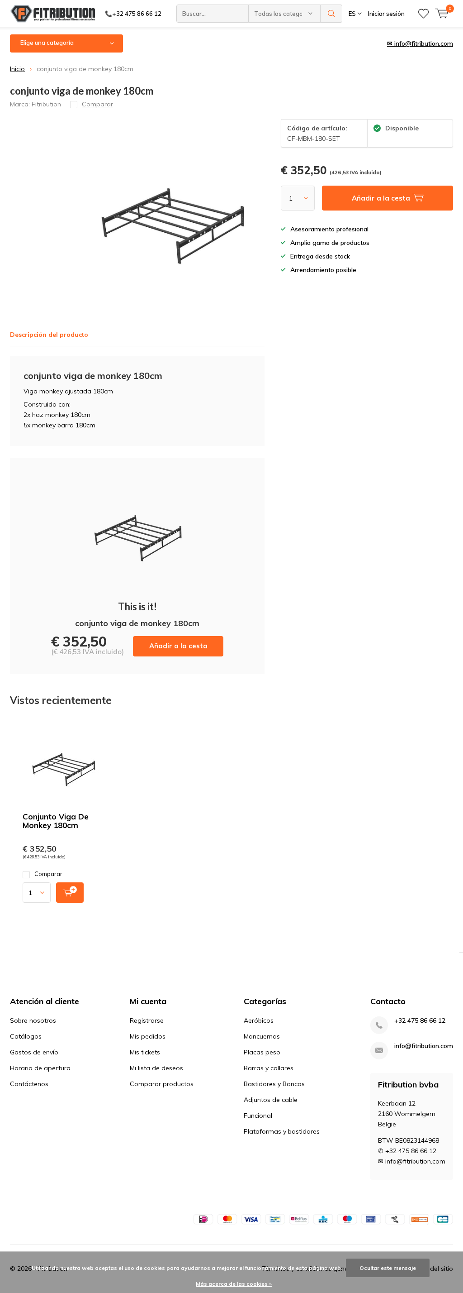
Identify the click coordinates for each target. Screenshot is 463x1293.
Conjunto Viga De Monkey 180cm (56, 821)
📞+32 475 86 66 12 (133, 13)
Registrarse (147, 1020)
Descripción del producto (49, 334)
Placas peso (262, 1052)
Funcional (258, 1115)
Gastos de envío (34, 1052)
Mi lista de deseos (156, 1068)
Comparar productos (162, 1084)
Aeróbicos (259, 1020)
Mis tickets (145, 1052)
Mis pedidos (147, 1036)
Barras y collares (268, 1068)
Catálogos (26, 1036)
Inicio (17, 69)
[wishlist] (423, 13)
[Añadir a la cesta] (70, 892)
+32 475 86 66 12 (419, 1021)
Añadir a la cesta (178, 646)
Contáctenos (29, 1084)
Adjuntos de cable (271, 1100)
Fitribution (46, 104)
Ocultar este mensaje (387, 1267)
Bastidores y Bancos (274, 1084)
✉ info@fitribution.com (420, 43)
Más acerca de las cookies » (234, 1283)
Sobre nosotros (33, 1020)
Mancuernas (262, 1036)
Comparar (48, 873)
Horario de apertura (40, 1068)
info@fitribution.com (423, 1046)
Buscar (331, 14)
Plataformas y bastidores (282, 1131)
